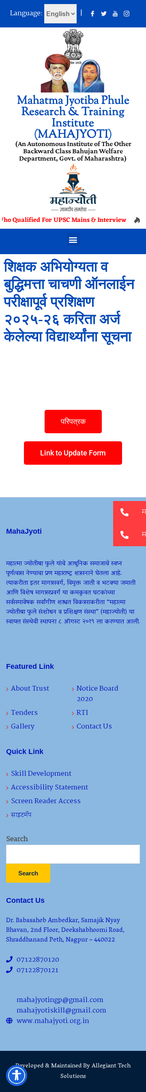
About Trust (30, 688)
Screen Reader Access (46, 801)
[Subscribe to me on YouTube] (115, 14)
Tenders (24, 713)
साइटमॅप (21, 815)
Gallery (22, 726)
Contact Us (94, 726)
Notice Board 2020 (97, 694)
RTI (82, 713)
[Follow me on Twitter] (104, 14)
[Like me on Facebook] (92, 14)
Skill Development (41, 773)
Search (17, 839)
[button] (73, 239)
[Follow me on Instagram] (126, 14)
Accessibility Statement (49, 787)
